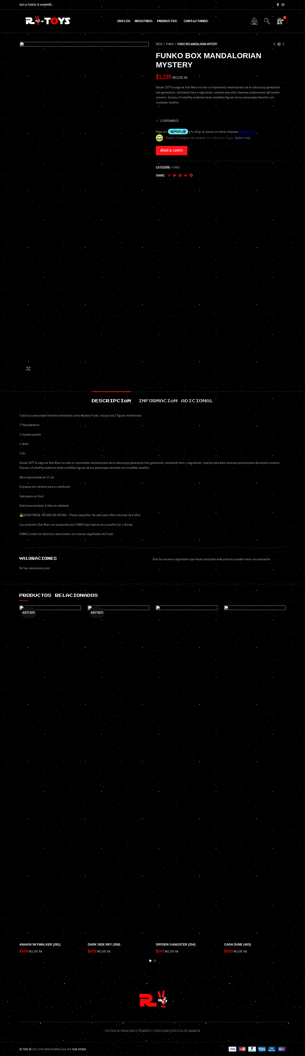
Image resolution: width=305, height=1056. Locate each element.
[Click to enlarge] (28, 368)
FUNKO (170, 44)
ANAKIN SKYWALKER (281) (40, 944)
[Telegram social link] (191, 175)
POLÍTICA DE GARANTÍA (186, 1031)
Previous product (274, 44)
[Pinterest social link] (180, 175)
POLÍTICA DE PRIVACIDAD (120, 1031)
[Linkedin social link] (185, 175)
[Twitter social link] (174, 175)
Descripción (111, 401)
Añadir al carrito (171, 150)
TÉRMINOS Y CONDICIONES (153, 1031)
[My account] (254, 21)
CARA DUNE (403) (237, 944)
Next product (283, 44)
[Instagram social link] (283, 5)
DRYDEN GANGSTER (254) (176, 944)
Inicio (159, 44)
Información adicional (175, 401)
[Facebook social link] (278, 5)
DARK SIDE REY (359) (104, 944)
